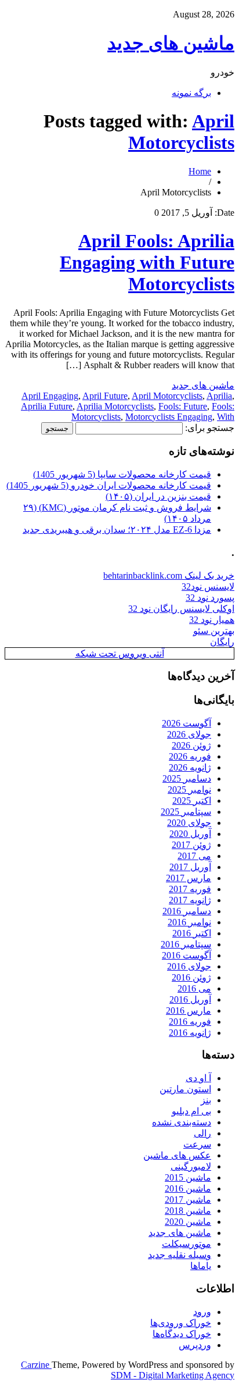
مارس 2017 (188, 878)
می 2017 (194, 856)
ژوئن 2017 (191, 845)
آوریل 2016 (190, 999)
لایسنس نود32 (208, 586)
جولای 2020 (189, 823)
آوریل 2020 (190, 834)
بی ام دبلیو (191, 1111)
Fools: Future (182, 406)
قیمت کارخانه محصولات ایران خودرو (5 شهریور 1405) (108, 485)
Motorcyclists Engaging (168, 417)
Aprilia (219, 396)
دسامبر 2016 (186, 911)
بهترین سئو (213, 631)
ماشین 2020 (188, 1222)
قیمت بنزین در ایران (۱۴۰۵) (158, 496)
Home (200, 171)
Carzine (36, 1365)
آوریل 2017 (190, 867)
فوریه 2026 (190, 756)
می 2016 (194, 988)
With (225, 417)
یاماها (200, 1266)
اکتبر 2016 (191, 933)
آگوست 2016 (186, 955)
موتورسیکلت (186, 1244)
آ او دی (198, 1078)
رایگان (222, 642)
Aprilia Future (47, 406)
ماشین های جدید (170, 43)
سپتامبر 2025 (186, 812)
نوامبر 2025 (189, 789)
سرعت (197, 1144)
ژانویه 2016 (190, 1033)
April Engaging (49, 396)
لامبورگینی (191, 1166)
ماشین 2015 (188, 1177)
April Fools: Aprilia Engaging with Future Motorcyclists (147, 262)
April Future (105, 396)
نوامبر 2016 (189, 922)
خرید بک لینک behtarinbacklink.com (168, 575)
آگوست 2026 (186, 723)
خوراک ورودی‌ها (180, 1323)
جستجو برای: (209, 428)
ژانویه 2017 (190, 900)
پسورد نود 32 (210, 598)
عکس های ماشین (177, 1155)
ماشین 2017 (188, 1199)
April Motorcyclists (181, 132)
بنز (206, 1100)
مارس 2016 (188, 1010)
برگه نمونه (191, 93)
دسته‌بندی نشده (181, 1122)
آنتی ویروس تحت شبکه (119, 653)
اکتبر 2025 (191, 801)
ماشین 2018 (188, 1211)
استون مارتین (185, 1089)
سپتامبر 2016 (186, 944)
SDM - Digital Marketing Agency (172, 1375)
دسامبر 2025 (186, 778)
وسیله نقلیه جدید (179, 1255)
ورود (202, 1312)
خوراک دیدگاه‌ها (182, 1334)
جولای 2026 (189, 734)
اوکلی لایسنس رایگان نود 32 (181, 609)
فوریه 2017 (190, 889)
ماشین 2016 (188, 1188)
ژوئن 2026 (191, 745)
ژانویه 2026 (190, 767)
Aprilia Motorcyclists (115, 406)
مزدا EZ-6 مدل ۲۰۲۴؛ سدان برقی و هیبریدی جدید (117, 529)
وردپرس (195, 1345)
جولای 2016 (189, 966)
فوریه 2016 (190, 1022)
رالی (202, 1133)
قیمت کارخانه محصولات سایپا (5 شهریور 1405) (122, 474)
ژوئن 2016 (191, 977)
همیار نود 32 (211, 620)
